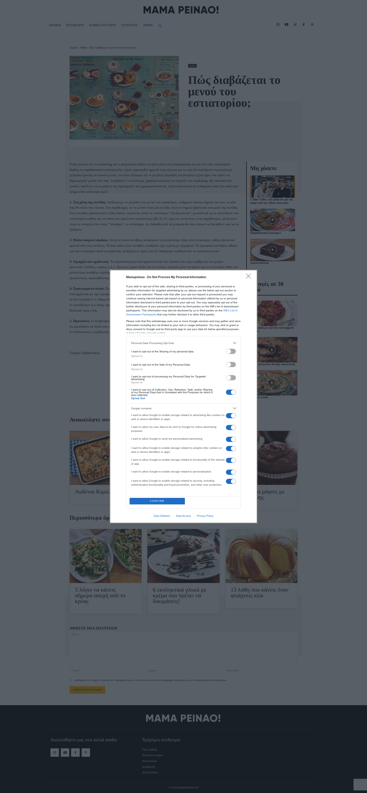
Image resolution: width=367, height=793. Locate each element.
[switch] (231, 351)
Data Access (183, 515)
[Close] (249, 277)
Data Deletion (162, 515)
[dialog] (183, 396)
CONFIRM (157, 501)
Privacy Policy (205, 515)
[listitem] (183, 343)
